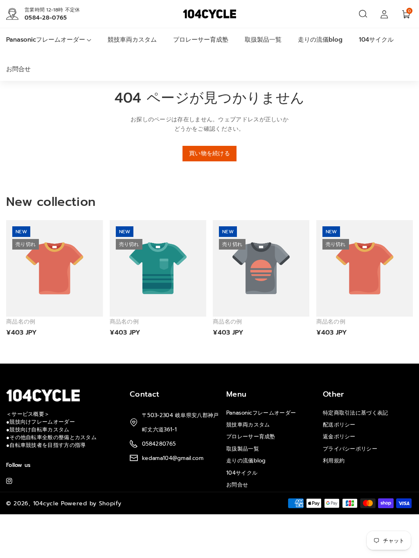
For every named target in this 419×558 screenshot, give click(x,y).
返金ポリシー (339, 436)
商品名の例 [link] (21, 322)
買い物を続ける (209, 153)
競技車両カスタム (248, 425)
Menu (236, 394)
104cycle (46, 503)
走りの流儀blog (246, 460)
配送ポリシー (339, 425)
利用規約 (334, 460)
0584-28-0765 (46, 17)
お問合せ (237, 485)
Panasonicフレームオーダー (261, 413)
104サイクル (241, 473)
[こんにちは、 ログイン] (384, 14)
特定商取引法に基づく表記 (355, 413)
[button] (363, 14)
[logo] (43, 395)
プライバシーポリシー (350, 449)
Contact (144, 394)
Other (333, 394)
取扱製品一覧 (242, 449)
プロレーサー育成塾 (250, 436)
